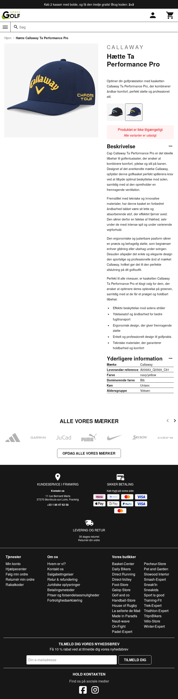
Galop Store (121, 589)
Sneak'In (150, 584)
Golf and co (121, 594)
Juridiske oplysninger (63, 584)
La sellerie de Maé (126, 610)
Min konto (13, 563)
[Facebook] (83, 691)
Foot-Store (120, 584)
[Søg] (15, 27)
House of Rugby (124, 605)
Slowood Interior (156, 574)
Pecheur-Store (155, 563)
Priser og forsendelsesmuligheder (73, 594)
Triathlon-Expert (156, 610)
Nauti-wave (121, 621)
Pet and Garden (156, 568)
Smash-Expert (155, 579)
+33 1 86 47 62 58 (58, 505)
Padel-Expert (122, 631)
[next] (175, 421)
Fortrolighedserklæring (64, 600)
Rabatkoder (15, 584)
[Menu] (5, 27)
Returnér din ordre (89, 540)
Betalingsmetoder (60, 589)
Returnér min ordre (20, 579)
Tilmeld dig (135, 659)
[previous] (168, 421)
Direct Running (123, 574)
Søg (22, 27)
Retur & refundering (62, 579)
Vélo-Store (152, 621)
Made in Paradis (124, 615)
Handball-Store (123, 600)
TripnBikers (153, 615)
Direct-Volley (122, 579)
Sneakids (151, 589)
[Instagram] (95, 691)
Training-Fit (153, 600)
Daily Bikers (121, 568)
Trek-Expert (153, 605)
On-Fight (118, 626)
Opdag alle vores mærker (89, 453)
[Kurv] (170, 15)
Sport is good (154, 594)
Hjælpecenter (16, 568)
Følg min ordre (17, 574)
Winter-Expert (154, 626)
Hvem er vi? (56, 563)
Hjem (8, 38)
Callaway (125, 46)
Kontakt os (57, 490)
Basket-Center (123, 563)
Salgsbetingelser (60, 574)
